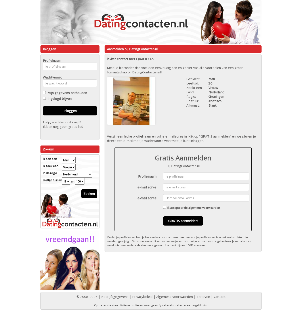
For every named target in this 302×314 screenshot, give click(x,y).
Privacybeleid (142, 296)
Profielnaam (147, 176)
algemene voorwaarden (204, 208)
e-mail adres (147, 187)
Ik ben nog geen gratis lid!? (63, 126)
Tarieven (203, 296)
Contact (220, 296)
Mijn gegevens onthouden (66, 92)
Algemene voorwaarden (174, 296)
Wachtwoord (51, 77)
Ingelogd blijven (59, 98)
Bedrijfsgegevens (114, 296)
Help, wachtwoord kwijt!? (62, 122)
